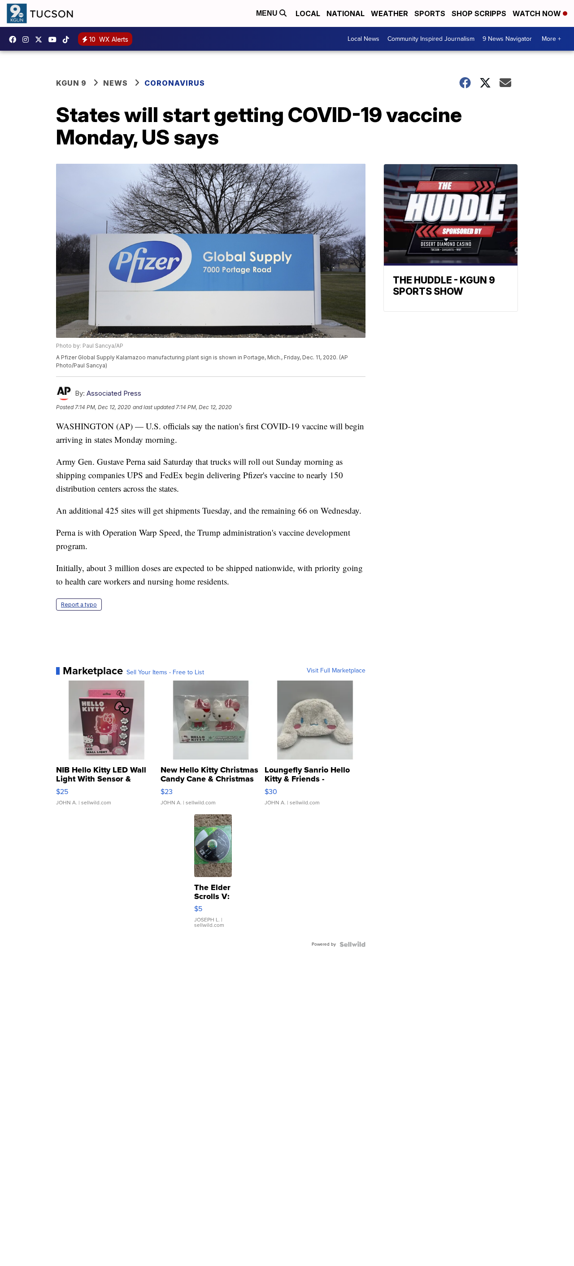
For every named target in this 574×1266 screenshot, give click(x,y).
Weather (389, 13)
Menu (267, 13)
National (345, 13)
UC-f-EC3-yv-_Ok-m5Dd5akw (54, 39)
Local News (363, 39)
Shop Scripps (479, 13)
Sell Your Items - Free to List (165, 672)
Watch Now (538, 13)
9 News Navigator (507, 39)
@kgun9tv (68, 39)
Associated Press (114, 393)
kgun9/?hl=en (27, 39)
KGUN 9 (71, 83)
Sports (429, 13)
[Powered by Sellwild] (352, 944)
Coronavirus (174, 83)
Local (308, 13)
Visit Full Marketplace (336, 671)
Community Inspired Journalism (430, 39)
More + (551, 39)
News (115, 83)
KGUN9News (15, 39)
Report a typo (79, 604)
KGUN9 (41, 39)
